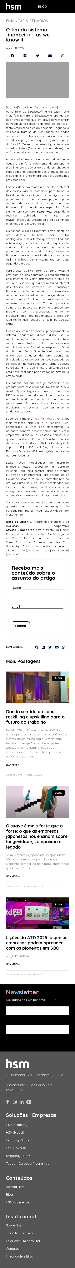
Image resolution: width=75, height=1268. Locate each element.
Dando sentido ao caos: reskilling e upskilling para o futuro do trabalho (35, 717)
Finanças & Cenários (27, 20)
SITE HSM (61, 6)
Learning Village (17, 1140)
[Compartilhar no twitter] (37, 55)
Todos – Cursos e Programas (27, 1164)
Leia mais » (13, 764)
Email (16, 606)
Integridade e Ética (19, 1256)
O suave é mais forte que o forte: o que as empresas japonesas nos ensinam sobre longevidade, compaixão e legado (37, 836)
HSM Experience (17, 1202)
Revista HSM (15, 1187)
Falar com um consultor (23, 1241)
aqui (22, 550)
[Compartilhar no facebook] (12, 55)
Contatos (13, 1249)
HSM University (17, 1148)
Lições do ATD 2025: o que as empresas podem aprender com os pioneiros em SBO (36, 943)
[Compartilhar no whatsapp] (62, 55)
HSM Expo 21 (15, 1132)
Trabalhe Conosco (19, 1233)
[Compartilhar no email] (50, 55)
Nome (16, 587)
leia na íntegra (44, 418)
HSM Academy (16, 1125)
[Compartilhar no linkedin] (25, 55)
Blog (42, 6)
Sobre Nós (14, 1225)
